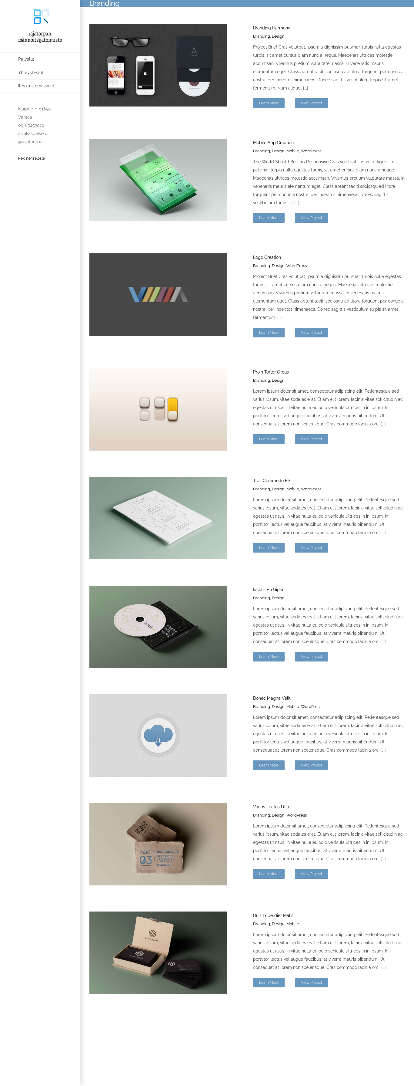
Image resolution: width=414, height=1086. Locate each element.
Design (278, 36)
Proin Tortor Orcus (271, 372)
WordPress (311, 151)
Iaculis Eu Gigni (268, 589)
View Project (311, 103)
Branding (261, 36)
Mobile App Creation (273, 142)
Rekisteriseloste (31, 158)
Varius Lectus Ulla (271, 806)
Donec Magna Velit (272, 698)
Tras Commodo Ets (272, 480)
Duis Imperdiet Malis (273, 915)
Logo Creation (267, 257)
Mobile (292, 151)
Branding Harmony (271, 27)
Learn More (269, 103)
